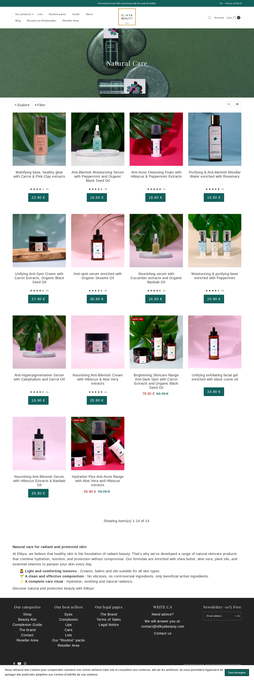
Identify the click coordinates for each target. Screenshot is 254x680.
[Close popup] (192, 306)
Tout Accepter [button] (237, 672)
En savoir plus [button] (109, 674)
